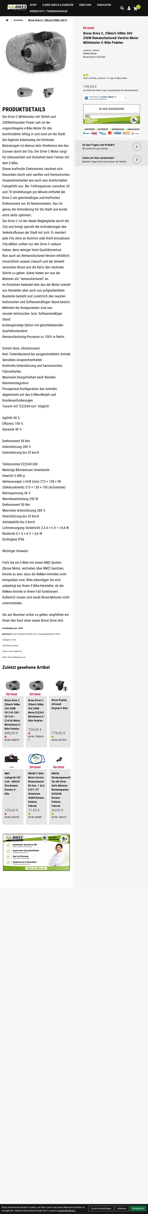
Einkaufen (104, 4)
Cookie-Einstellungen (101, 1208)
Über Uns (85, 4)
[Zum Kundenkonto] (129, 8)
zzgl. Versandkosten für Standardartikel (120, 90)
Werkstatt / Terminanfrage (48, 11)
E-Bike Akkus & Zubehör (57, 4)
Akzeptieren (138, 1208)
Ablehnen (121, 1208)
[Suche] (122, 8)
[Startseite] (7, 20)
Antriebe (18, 20)
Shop (33, 4)
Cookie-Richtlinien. (67, 1210)
